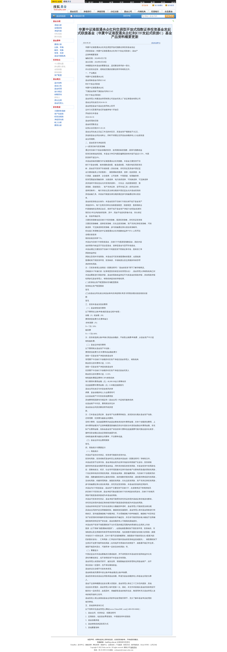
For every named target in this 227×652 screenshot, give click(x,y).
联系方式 (126, 645)
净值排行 (87, 11)
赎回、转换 (59, 50)
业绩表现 (58, 28)
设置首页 (111, 645)
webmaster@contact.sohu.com (123, 650)
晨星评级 (127, 16)
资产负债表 (59, 114)
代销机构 (142, 11)
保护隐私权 (135, 645)
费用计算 (58, 44)
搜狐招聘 (88, 645)
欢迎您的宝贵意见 (123, 642)
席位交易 (58, 100)
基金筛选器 (61, 16)
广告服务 (119, 645)
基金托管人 (59, 103)
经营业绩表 (59, 117)
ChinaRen (73, 645)
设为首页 (171, 5)
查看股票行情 (78, 16)
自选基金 (169, 11)
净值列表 (58, 31)
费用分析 (58, 125)
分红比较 (114, 11)
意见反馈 (145, 5)
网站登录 (96, 645)
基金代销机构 (59, 56)
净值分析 (58, 25)
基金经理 (58, 89)
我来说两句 (156, 43)
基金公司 (128, 11)
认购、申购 (59, 47)
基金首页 (74, 11)
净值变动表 (59, 120)
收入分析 (58, 122)
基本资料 (58, 83)
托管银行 (155, 11)
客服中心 (104, 645)
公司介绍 (153, 645)
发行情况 (58, 92)
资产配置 (58, 75)
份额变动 (58, 94)
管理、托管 (59, 53)
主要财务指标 (59, 111)
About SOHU (144, 645)
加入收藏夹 (159, 5)
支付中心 (81, 645)
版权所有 (133, 647)
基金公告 (58, 86)
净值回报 (101, 11)
